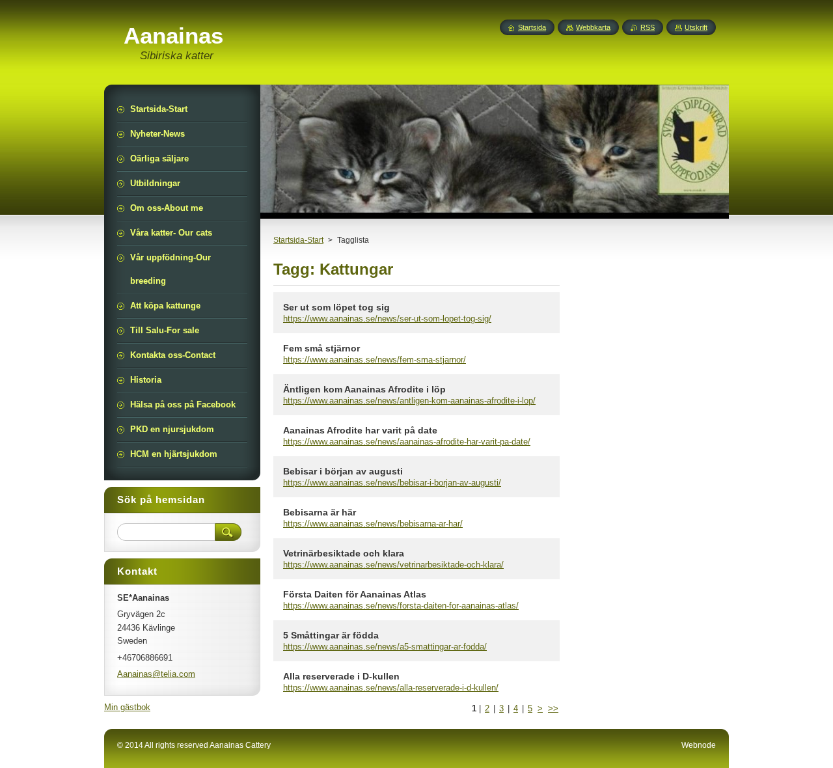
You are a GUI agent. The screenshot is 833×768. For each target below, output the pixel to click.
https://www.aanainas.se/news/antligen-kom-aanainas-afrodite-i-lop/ (409, 400)
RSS (647, 27)
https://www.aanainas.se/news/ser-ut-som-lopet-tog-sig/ (387, 318)
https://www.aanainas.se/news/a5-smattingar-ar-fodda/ (385, 646)
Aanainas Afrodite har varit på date (360, 430)
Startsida (532, 27)
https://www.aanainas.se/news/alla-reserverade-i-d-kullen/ (390, 688)
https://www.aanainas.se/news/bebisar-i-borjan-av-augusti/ (392, 482)
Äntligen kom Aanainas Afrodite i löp (364, 389)
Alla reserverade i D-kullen (341, 676)
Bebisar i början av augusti (343, 471)
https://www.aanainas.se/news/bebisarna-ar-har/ (373, 523)
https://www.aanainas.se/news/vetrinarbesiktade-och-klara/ (393, 564)
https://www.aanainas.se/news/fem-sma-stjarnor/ (374, 359)
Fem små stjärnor (321, 348)
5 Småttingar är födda (331, 635)
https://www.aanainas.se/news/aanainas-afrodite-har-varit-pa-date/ (406, 441)
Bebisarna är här (319, 512)
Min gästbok (127, 707)
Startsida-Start (298, 240)
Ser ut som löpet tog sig (336, 307)
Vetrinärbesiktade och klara (343, 553)
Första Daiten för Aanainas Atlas (354, 594)
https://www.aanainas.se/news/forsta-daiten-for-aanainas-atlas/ (401, 605)
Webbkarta (593, 27)
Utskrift (696, 27)
